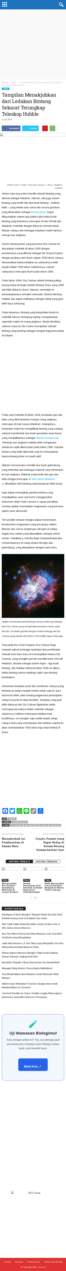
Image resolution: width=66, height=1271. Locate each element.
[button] (60, 5)
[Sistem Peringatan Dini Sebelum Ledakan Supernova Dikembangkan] (33, 874)
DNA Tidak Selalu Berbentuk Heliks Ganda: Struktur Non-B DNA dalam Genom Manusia (31, 926)
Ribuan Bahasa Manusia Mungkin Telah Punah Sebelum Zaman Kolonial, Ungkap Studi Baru (30, 954)
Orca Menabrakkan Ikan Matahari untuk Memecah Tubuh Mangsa (30, 976)
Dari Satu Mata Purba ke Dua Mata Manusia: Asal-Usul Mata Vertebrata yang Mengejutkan (32, 935)
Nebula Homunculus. (48, 437)
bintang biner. (38, 211)
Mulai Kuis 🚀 (33, 1066)
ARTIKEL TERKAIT (19, 861)
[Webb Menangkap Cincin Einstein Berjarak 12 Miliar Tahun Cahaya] (54, 874)
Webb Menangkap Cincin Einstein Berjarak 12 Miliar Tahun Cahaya (54, 886)
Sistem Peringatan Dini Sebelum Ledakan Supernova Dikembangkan (32, 887)
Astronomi (16, 825)
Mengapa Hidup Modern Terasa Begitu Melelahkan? (27, 968)
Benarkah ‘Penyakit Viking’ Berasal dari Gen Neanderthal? (31, 962)
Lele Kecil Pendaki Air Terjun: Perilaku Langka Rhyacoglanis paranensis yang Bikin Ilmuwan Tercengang (32, 995)
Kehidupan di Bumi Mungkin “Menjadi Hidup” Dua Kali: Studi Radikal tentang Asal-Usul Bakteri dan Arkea (32, 916)
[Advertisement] (33, 44)
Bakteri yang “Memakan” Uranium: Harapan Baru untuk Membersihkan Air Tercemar (30, 985)
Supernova (55, 825)
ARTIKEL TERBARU (46, 861)
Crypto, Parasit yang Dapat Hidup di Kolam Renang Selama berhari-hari (49, 844)
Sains (5, 89)
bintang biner (31, 825)
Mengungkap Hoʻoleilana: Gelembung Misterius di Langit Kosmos (10, 887)
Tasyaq (12, 819)
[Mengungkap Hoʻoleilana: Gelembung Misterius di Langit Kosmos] (11, 874)
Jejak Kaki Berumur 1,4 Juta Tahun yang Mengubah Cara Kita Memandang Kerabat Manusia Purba (32, 945)
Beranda (5, 82)
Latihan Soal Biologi (53, 1261)
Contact (7, 1261)
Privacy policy (33, 1261)
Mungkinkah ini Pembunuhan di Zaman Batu (13, 842)
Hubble (43, 825)
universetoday (20, 822)
